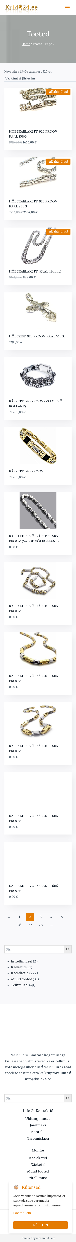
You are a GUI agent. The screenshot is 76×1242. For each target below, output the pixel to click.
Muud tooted (38, 1171)
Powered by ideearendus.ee (38, 1238)
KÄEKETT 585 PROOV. (26, 471)
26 (19, 925)
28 (41, 925)
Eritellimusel (38, 1178)
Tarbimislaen (38, 1138)
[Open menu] (67, 7)
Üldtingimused (38, 1118)
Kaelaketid (38, 1158)
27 (30, 925)
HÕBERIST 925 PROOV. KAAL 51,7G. (37, 336)
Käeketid (38, 1165)
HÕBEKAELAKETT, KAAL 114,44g (35, 271)
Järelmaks (38, 1125)
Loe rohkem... (22, 1213)
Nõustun (40, 1225)
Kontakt (38, 1132)
